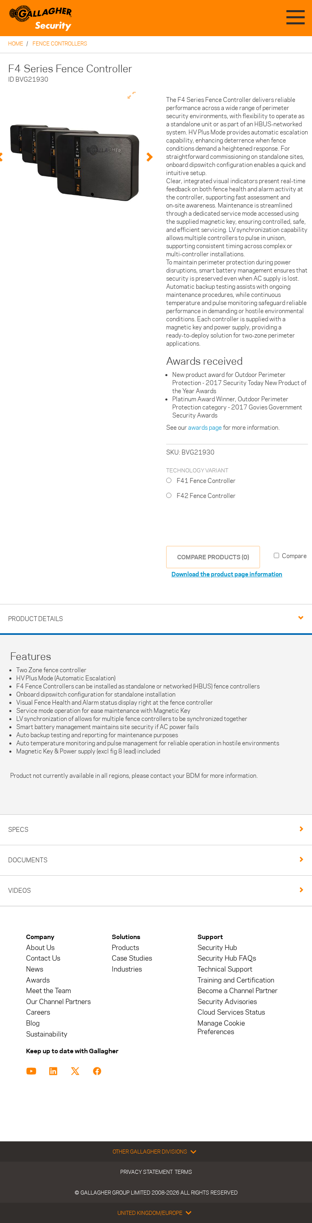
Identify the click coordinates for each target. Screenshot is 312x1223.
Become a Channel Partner (237, 991)
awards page (205, 427)
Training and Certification (235, 980)
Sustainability (46, 1034)
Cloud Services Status (231, 1012)
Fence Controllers (59, 43)
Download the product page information (226, 574)
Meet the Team (48, 991)
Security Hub (217, 948)
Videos (19, 890)
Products (125, 948)
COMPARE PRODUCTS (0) (213, 557)
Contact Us (43, 958)
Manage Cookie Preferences (221, 1027)
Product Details (35, 619)
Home (15, 43)
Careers (38, 1012)
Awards (38, 980)
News (34, 969)
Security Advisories (227, 1002)
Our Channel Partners (58, 1002)
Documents (28, 860)
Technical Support (224, 969)
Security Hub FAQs (226, 958)
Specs (18, 829)
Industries (127, 969)
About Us (40, 948)
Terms (183, 1171)
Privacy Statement (146, 1171)
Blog (33, 1023)
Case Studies (132, 958)
